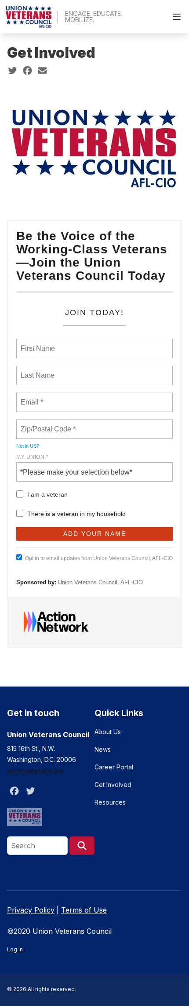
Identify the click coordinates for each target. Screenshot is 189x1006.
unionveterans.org (35, 770)
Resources (110, 802)
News (102, 749)
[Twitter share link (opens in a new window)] (12, 70)
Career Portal (113, 767)
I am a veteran (47, 494)
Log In (15, 949)
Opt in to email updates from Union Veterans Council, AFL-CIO (99, 558)
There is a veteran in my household (76, 513)
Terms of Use (84, 910)
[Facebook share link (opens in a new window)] (27, 70)
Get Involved (112, 784)
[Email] (42, 70)
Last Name (36, 370)
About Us (107, 731)
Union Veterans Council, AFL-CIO (100, 582)
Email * (31, 397)
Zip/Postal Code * (46, 424)
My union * (32, 457)
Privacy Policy (31, 910)
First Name (37, 343)
